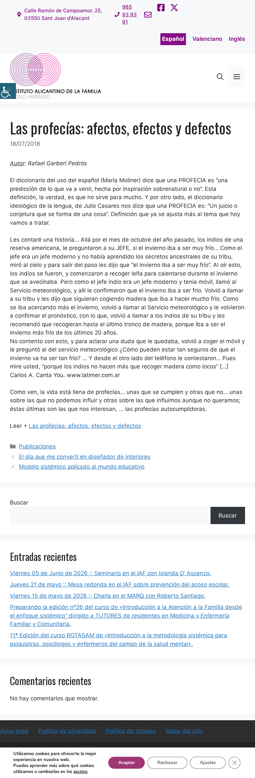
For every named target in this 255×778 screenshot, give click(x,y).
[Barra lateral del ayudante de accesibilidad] (8, 91)
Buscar (19, 502)
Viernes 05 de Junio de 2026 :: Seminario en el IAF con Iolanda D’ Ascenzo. (110, 573)
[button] (220, 76)
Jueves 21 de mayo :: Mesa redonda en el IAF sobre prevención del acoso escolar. (119, 584)
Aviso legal (14, 731)
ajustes (80, 772)
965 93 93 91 (129, 14)
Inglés (237, 39)
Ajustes (208, 762)
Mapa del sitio (184, 731)
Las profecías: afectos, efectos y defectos (85, 426)
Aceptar (126, 762)
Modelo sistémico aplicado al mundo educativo (81, 466)
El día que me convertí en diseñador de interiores (84, 456)
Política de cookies (131, 731)
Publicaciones (37, 446)
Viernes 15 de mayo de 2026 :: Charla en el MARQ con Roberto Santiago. (108, 595)
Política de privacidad (67, 731)
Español (173, 39)
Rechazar (167, 762)
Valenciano (207, 39)
